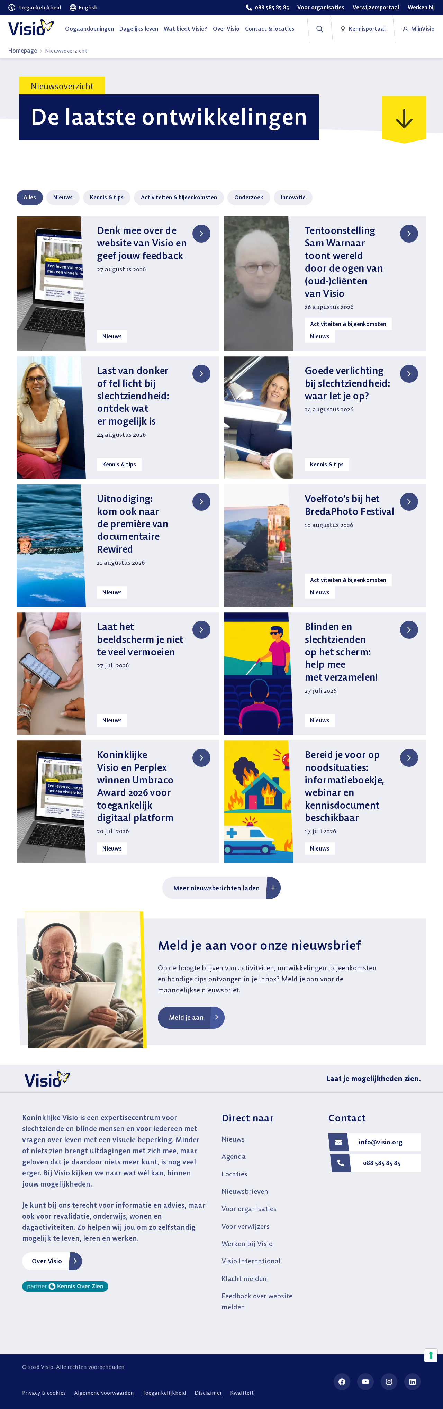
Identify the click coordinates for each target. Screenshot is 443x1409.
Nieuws (63, 197)
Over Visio (47, 1261)
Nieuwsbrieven (245, 1191)
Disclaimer (208, 1392)
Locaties (234, 1174)
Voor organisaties (249, 1208)
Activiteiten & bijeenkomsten (179, 197)
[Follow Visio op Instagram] (389, 1381)
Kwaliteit (242, 1392)
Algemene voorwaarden (104, 1392)
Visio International (251, 1260)
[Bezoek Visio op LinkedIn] (412, 1381)
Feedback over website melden (257, 1301)
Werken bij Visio (247, 1243)
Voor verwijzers (246, 1226)
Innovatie (293, 197)
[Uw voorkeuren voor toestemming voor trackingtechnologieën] (430, 1355)
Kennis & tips (107, 197)
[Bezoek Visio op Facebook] (342, 1381)
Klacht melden (244, 1278)
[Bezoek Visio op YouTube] (365, 1381)
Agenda (234, 1156)
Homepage (22, 50)
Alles (30, 197)
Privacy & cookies (44, 1392)
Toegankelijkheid (164, 1392)
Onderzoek (248, 197)
